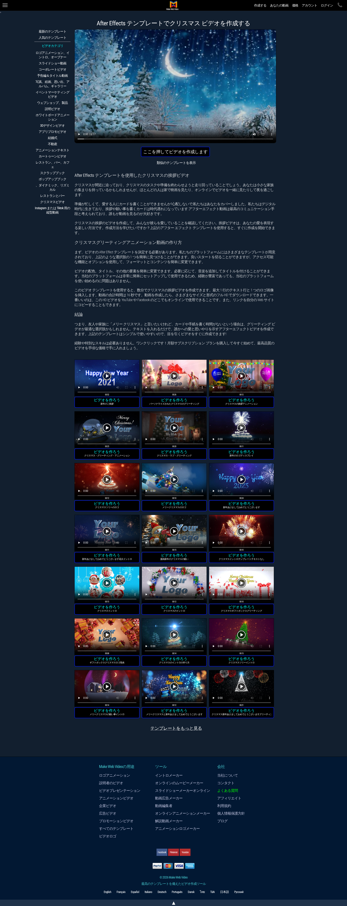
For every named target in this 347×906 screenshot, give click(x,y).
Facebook (162, 852)
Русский (238, 892)
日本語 (224, 892)
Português (177, 892)
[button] (107, 378)
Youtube (185, 852)
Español (135, 892)
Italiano (148, 892)
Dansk (191, 892)
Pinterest (173, 852)
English (107, 892)
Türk (212, 892)
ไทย (202, 892)
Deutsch (162, 892)
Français (121, 892)
